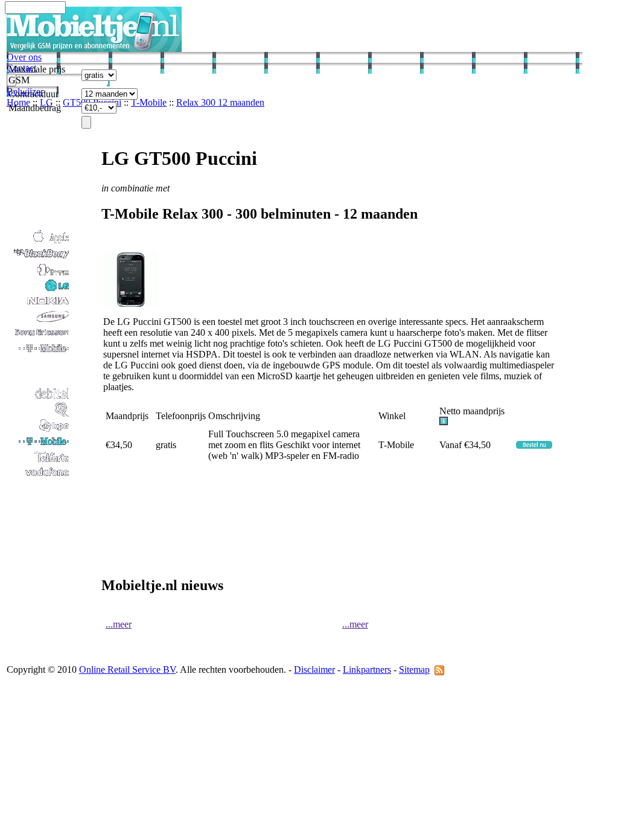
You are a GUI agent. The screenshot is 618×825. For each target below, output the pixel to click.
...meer (119, 624)
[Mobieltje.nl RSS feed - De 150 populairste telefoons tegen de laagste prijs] (439, 669)
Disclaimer (314, 669)
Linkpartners (367, 669)
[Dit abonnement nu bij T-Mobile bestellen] (534, 445)
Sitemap (414, 669)
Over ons (24, 57)
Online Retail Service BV (127, 669)
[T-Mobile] (38, 445)
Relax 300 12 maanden (220, 102)
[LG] (38, 289)
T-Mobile (149, 102)
